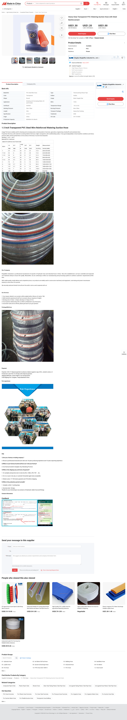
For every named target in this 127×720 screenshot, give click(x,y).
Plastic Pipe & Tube (24, 686)
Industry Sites (74, 707)
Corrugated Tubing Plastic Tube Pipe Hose (80, 686)
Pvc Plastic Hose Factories (24, 694)
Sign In (71, 76)
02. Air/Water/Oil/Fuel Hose (40, 661)
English (23, 709)
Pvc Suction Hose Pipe (108, 694)
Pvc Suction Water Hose (9, 698)
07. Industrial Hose (69, 664)
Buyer (85, 9)
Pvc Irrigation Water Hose (91, 694)
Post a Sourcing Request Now (50, 570)
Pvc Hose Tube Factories (41, 694)
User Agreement (73, 713)
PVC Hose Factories (8, 694)
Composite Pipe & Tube (9, 686)
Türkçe (97, 709)
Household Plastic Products (26, 12)
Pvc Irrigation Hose (76, 694)
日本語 (82, 709)
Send (14, 570)
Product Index (93, 707)
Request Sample (99, 38)
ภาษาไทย (92, 709)
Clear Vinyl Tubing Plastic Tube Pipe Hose (54, 686)
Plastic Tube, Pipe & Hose (41, 12)
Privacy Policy (89, 713)
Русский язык (48, 709)
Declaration (81, 713)
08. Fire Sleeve (98, 664)
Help (94, 9)
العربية (72, 709)
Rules (124, 9)
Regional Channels (84, 707)
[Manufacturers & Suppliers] (11, 3)
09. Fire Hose (5, 667)
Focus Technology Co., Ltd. (52, 713)
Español (28, 709)
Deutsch (60, 709)
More (3, 701)
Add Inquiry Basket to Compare (34, 67)
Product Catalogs (26, 658)
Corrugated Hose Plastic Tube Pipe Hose (105, 686)
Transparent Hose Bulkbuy (44, 698)
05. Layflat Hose (6, 664)
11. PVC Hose (67, 667)
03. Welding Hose (68, 661)
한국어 (77, 709)
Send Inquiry (82, 34)
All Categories (7, 9)
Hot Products (21, 707)
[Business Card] (123, 91)
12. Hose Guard (98, 667)
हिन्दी (87, 709)
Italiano (55, 709)
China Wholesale (56, 707)
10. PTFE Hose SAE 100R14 (40, 667)
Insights (107, 707)
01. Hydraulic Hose (7, 661)
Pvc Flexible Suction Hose (26, 698)
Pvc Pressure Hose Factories (59, 694)
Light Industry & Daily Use (12, 12)
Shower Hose (36, 686)
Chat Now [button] (113, 34)
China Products (29, 707)
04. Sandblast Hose (99, 661)
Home (3, 12)
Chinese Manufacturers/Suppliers (43, 707)
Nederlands (66, 709)
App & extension (104, 9)
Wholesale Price (66, 707)
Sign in (123, 4)
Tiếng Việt (103, 709)
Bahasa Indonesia (111, 709)
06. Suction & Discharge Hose (40, 664)
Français (41, 709)
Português (34, 709)
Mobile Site (101, 707)
